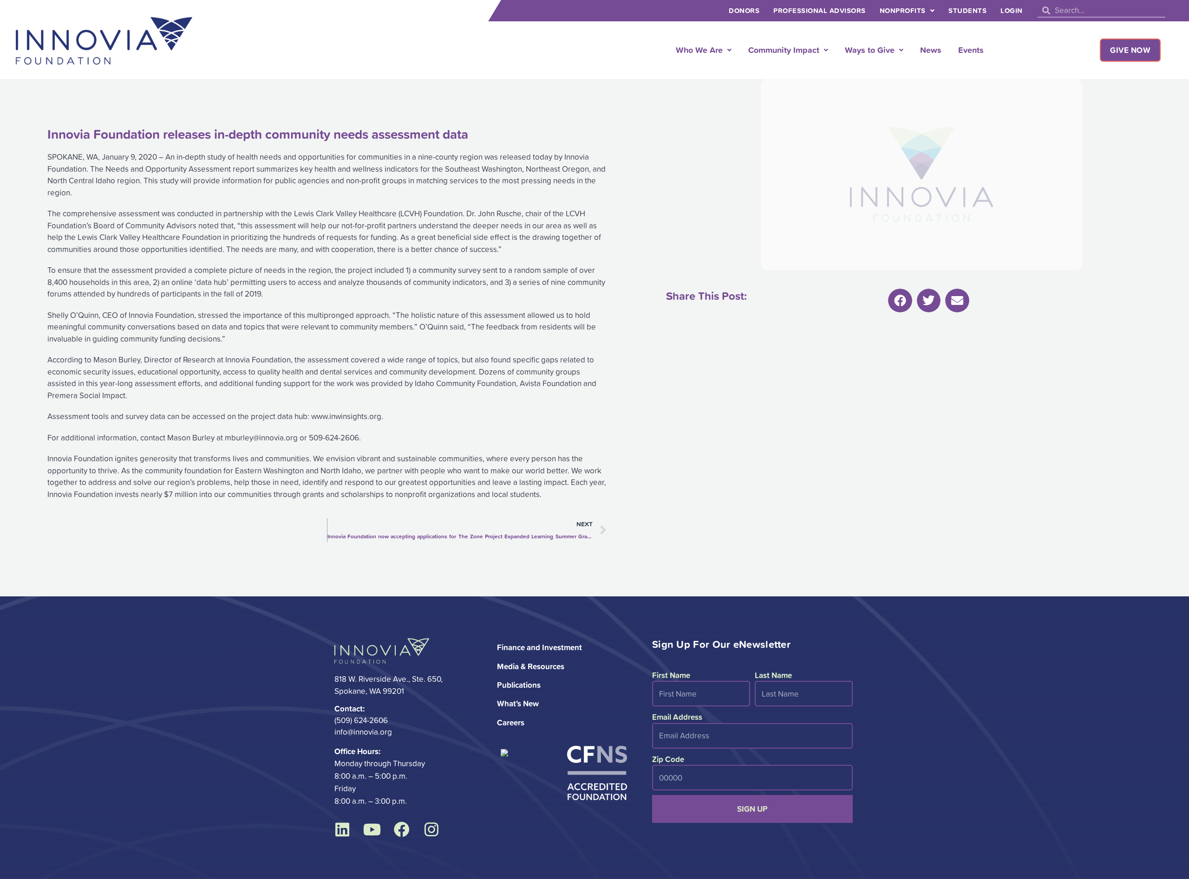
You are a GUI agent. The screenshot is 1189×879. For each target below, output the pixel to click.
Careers (510, 722)
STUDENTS (967, 10)
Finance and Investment (539, 647)
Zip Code (668, 759)
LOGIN (1011, 10)
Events (971, 50)
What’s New (518, 703)
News (930, 50)
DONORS (744, 10)
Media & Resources (530, 666)
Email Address (677, 717)
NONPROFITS (903, 10)
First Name (671, 675)
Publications (519, 685)
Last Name (773, 675)
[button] (900, 301)
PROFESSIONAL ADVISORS (819, 10)
